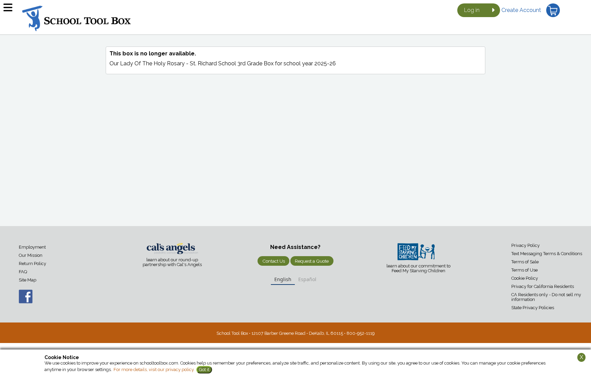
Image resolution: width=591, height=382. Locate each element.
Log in (472, 10)
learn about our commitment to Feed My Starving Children (418, 268)
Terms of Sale (525, 261)
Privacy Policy (525, 245)
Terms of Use (524, 270)
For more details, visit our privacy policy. (154, 369)
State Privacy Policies (532, 307)
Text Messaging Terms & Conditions (546, 253)
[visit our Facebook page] (18, 300)
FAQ (23, 271)
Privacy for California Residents (542, 286)
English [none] (282, 279)
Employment (32, 247)
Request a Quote (312, 261)
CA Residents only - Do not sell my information (546, 297)
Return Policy (32, 263)
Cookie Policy (524, 278)
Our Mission (30, 255)
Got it (204, 369)
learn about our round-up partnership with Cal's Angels (172, 262)
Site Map (27, 279)
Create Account (521, 10)
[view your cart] (553, 10)
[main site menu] (10, 10)
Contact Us (273, 261)
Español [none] (307, 279)
